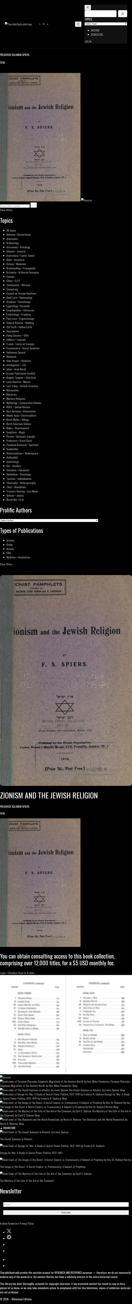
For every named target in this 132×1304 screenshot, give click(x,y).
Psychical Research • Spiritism (22, 445)
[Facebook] (2, 71)
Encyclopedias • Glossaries (20, 310)
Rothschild (12, 457)
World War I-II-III (15, 500)
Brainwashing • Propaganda (20, 268)
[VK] (10, 71)
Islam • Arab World (16, 369)
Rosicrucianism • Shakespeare (22, 453)
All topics (11, 230)
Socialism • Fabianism (17, 470)
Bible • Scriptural (15, 260)
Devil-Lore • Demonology (19, 298)
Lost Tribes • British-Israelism (22, 386)
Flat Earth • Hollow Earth (19, 327)
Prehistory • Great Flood (19, 441)
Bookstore (13, 1223)
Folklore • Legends (16, 340)
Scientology (12, 462)
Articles (10, 540)
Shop (74, 1086)
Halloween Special (15, 352)
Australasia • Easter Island (20, 255)
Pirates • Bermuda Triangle (20, 436)
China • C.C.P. (13, 281)
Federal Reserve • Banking (20, 323)
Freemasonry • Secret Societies (22, 348)
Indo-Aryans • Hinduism (18, 361)
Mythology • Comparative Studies (23, 403)
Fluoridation (12, 331)
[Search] (122, 13)
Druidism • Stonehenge (18, 302)
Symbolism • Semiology (18, 474)
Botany (10, 549)
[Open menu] (78, 24)
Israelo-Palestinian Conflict (20, 373)
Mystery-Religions (15, 399)
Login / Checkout (9, 973)
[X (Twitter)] (6, 71)
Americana (12, 239)
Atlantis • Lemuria (15, 251)
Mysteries (11, 394)
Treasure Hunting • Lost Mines (22, 491)
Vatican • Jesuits (15, 495)
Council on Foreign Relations (21, 293)
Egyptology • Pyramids (18, 306)
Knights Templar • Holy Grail (21, 378)
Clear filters (6, 210)
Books (9, 545)
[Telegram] (13, 71)
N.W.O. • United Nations (18, 407)
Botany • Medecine (16, 264)
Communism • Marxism (18, 285)
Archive (4, 1223)
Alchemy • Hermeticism (18, 234)
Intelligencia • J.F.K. (16, 365)
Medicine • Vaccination (18, 557)
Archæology (12, 243)
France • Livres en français (20, 344)
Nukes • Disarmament (17, 428)
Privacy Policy (27, 1223)
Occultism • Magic (15, 432)
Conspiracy (12, 289)
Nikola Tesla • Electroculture (21, 415)
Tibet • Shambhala (16, 487)
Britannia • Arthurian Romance (22, 272)
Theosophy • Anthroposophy (21, 483)
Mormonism (12, 390)
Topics (88, 19)
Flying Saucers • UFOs (17, 335)
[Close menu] (88, 7)
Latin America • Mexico (18, 382)
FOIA (8, 553)
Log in (88, 41)
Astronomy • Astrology (18, 247)
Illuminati (11, 357)
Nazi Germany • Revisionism (21, 411)
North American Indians (18, 424)
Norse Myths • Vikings (17, 420)
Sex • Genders (13, 466)
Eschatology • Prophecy (18, 314)
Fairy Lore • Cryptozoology (20, 319)
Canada (10, 277)
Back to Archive (26, 973)
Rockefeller (12, 449)
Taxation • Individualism (18, 479)
